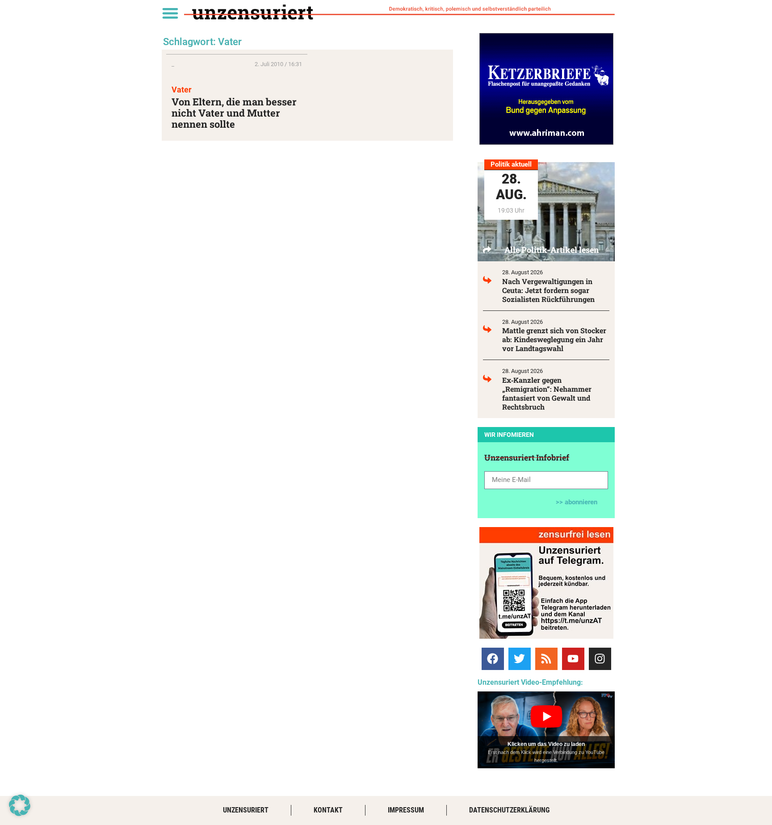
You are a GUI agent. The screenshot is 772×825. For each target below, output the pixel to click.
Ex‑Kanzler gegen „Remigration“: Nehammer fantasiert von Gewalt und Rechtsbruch (547, 393)
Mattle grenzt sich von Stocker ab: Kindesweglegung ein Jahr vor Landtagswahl (554, 339)
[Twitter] (519, 659)
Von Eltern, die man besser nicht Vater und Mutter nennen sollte (234, 112)
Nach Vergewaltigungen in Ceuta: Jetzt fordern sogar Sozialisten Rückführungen (548, 290)
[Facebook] (493, 659)
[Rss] (546, 659)
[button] (170, 12)
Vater (182, 89)
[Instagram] (600, 659)
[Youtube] (573, 659)
